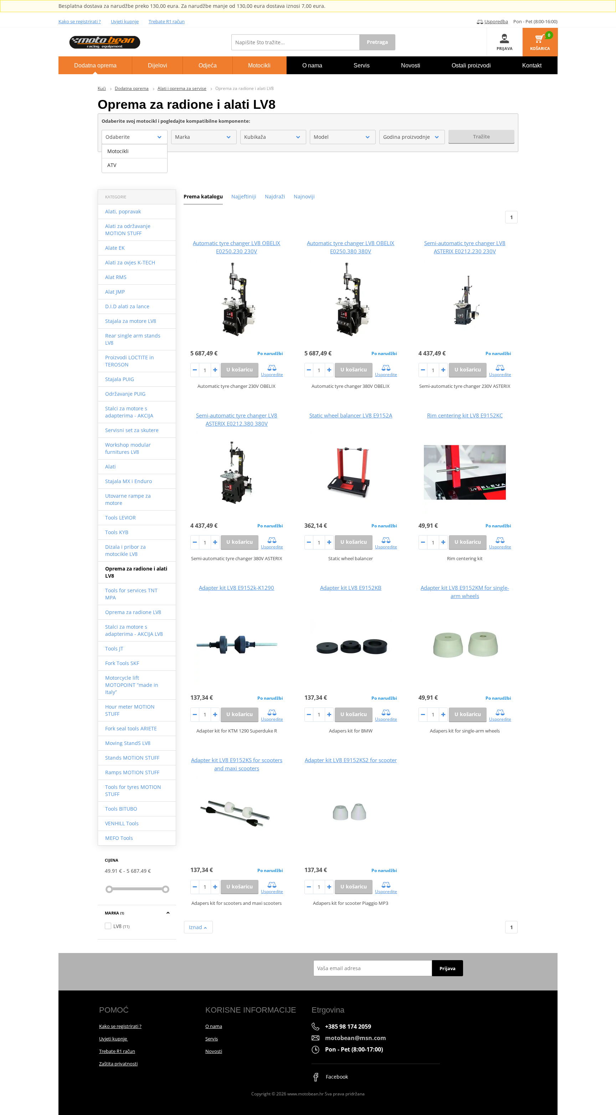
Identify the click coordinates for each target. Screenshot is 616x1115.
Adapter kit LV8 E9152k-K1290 (236, 587)
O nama (213, 1026)
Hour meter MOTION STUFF (130, 710)
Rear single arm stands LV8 (132, 339)
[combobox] (135, 137)
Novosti (213, 1051)
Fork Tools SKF (122, 663)
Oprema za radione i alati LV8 (136, 572)
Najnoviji (304, 196)
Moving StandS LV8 (127, 743)
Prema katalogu (203, 196)
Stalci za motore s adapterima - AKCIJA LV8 (134, 630)
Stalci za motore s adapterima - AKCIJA (129, 412)
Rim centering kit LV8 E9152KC (465, 415)
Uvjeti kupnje (125, 21)
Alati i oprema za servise (182, 88)
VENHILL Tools (122, 823)
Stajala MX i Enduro (128, 481)
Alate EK (115, 247)
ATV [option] (111, 165)
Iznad (196, 927)
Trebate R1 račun (167, 21)
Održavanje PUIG (125, 393)
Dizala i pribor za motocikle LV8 (125, 550)
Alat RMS (116, 277)
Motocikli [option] (118, 151)
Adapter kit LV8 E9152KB (350, 587)
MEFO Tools (119, 838)
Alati (110, 466)
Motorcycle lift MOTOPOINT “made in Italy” (131, 684)
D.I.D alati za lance (127, 306)
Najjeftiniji (243, 196)
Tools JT (114, 648)
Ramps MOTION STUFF (132, 772)
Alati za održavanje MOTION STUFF (127, 230)
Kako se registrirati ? (79, 21)
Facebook (336, 1076)
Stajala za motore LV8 (130, 321)
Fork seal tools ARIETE (131, 728)
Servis (211, 1038)
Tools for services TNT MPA (131, 594)
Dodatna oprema (132, 88)
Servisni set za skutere (132, 430)
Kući (102, 88)
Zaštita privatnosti (118, 1063)
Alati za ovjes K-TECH (130, 262)
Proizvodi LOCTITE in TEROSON (129, 361)
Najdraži (275, 196)
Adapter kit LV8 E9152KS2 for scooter (351, 760)
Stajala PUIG (119, 379)
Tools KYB (116, 532)
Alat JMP (115, 291)
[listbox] (135, 158)
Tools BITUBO (121, 808)
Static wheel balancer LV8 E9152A (350, 415)
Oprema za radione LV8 (133, 612)
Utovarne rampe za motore (128, 499)
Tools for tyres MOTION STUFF (133, 790)
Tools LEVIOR (120, 517)
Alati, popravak (123, 211)
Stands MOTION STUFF (132, 757)
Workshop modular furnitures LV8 (128, 448)
